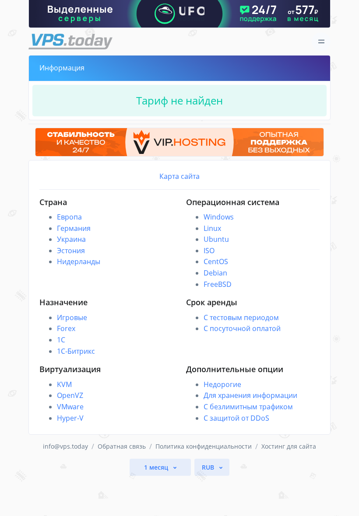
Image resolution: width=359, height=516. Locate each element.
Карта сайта (179, 176)
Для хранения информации (250, 395)
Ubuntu (216, 239)
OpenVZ (70, 395)
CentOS (216, 261)
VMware (70, 406)
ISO (209, 250)
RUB (209, 467)
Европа (69, 217)
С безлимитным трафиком (248, 406)
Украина (71, 239)
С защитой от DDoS (236, 418)
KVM (64, 384)
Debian (215, 273)
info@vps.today (65, 446)
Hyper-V (70, 418)
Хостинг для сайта (288, 446)
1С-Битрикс (76, 351)
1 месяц (157, 467)
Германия (74, 228)
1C (61, 340)
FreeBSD (218, 284)
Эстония (71, 250)
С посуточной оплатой (242, 328)
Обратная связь (122, 446)
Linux (212, 228)
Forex (66, 328)
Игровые (72, 317)
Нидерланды (78, 261)
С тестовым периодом (241, 317)
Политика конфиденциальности (203, 446)
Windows (219, 217)
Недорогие (222, 384)
